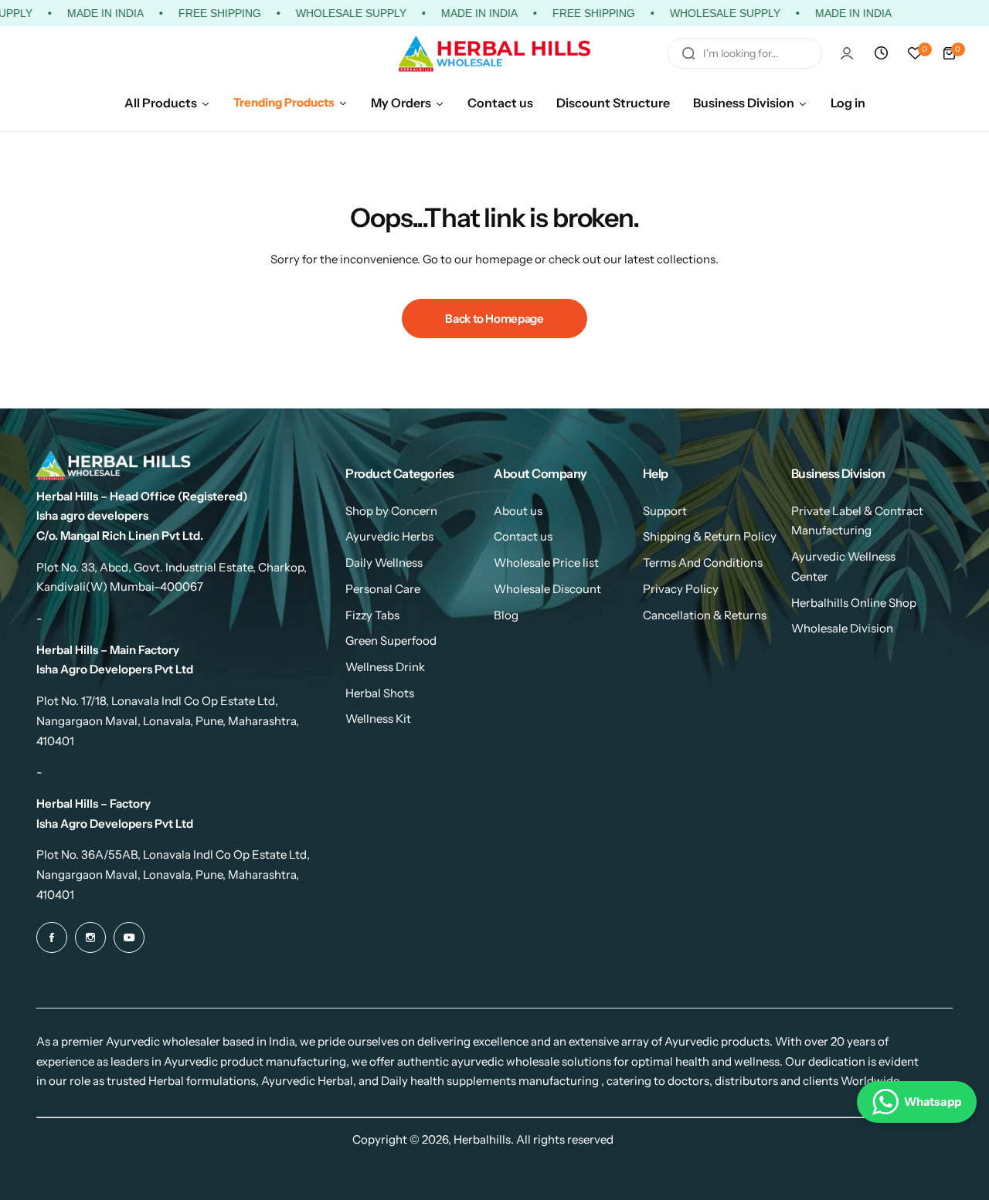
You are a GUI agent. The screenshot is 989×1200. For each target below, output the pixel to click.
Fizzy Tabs (372, 615)
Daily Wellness (384, 562)
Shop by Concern (391, 510)
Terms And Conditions (703, 562)
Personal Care (382, 588)
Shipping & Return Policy (710, 536)
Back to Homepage (494, 318)
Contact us (523, 536)
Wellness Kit (378, 718)
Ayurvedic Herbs (389, 536)
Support (665, 510)
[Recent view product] (881, 53)
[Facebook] (51, 937)
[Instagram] (90, 937)
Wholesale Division (842, 628)
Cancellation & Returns (704, 615)
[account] (847, 53)
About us (518, 510)
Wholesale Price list (546, 562)
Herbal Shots (379, 693)
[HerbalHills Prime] (494, 54)
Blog (506, 615)
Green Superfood (391, 640)
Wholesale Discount (547, 588)
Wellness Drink (385, 666)
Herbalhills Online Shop (853, 602)
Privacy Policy (681, 588)
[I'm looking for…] (688, 53)
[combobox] (745, 53)
